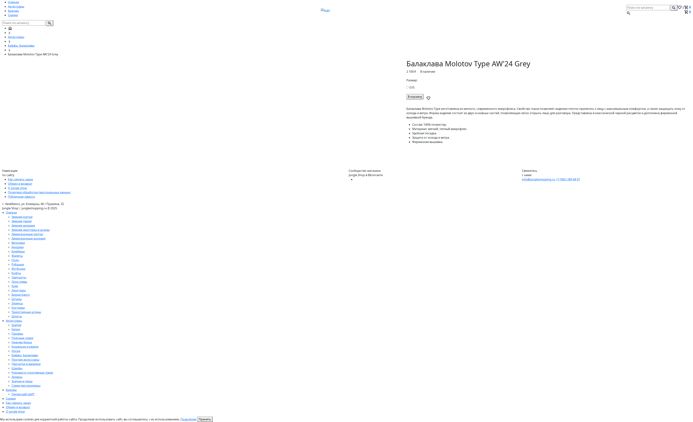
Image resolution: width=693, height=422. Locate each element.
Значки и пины (22, 381)
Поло (15, 260)
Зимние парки (22, 221)
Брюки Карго (21, 295)
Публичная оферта (21, 197)
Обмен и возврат (20, 184)
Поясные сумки (22, 338)
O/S (412, 87)
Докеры (17, 377)
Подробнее (188, 419)
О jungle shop (17, 188)
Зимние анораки (23, 225)
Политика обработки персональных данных (39, 192)
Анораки (18, 247)
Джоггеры (19, 290)
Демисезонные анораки (28, 238)
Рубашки (18, 264)
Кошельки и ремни (25, 347)
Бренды (13, 11)
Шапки (16, 325)
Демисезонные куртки (27, 234)
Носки (16, 351)
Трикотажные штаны (26, 312)
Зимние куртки (22, 217)
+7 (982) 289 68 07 (568, 179)
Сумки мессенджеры (26, 386)
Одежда (13, 2)
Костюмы (18, 308)
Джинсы (17, 303)
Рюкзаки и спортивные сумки (32, 373)
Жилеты (17, 256)
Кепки (16, 329)
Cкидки (13, 15)
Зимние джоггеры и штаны (31, 230)
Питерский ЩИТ (23, 394)
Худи (15, 286)
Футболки (18, 269)
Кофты (16, 273)
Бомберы (18, 251)
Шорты (17, 316)
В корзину (415, 97)
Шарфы (17, 368)
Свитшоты (19, 277)
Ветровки (18, 243)
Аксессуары (16, 6)
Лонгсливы (19, 282)
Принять (205, 419)
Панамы (17, 334)
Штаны (17, 299)
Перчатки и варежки (26, 364)
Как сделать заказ (20, 179)
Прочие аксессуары (25, 360)
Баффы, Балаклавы (21, 46)
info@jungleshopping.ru (538, 179)
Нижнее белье (22, 342)
